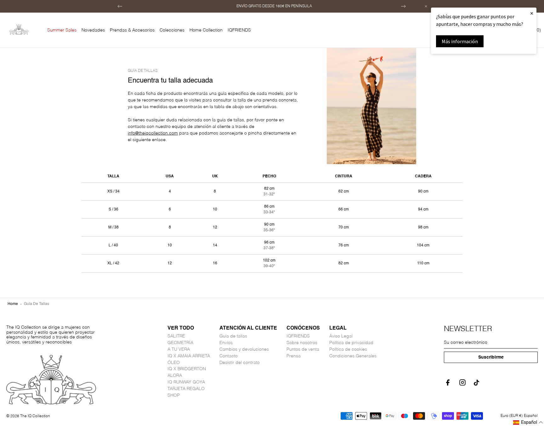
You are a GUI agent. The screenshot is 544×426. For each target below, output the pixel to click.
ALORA (174, 375)
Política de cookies (348, 349)
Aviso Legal (341, 336)
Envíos (226, 343)
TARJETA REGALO (186, 389)
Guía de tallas (233, 336)
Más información (460, 41)
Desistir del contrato (239, 362)
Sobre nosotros (301, 343)
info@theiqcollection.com (153, 133)
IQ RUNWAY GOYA (186, 382)
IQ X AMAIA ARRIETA (188, 356)
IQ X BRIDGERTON (186, 369)
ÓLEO (173, 362)
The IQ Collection (35, 416)
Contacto (228, 356)
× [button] (531, 13)
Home (13, 304)
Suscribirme (491, 357)
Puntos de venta (302, 349)
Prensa (293, 356)
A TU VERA (178, 349)
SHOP (173, 395)
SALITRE (176, 336)
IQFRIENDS (298, 336)
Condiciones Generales (353, 356)
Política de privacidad (351, 343)
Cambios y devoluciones (244, 349)
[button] (120, 6)
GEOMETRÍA (180, 343)
